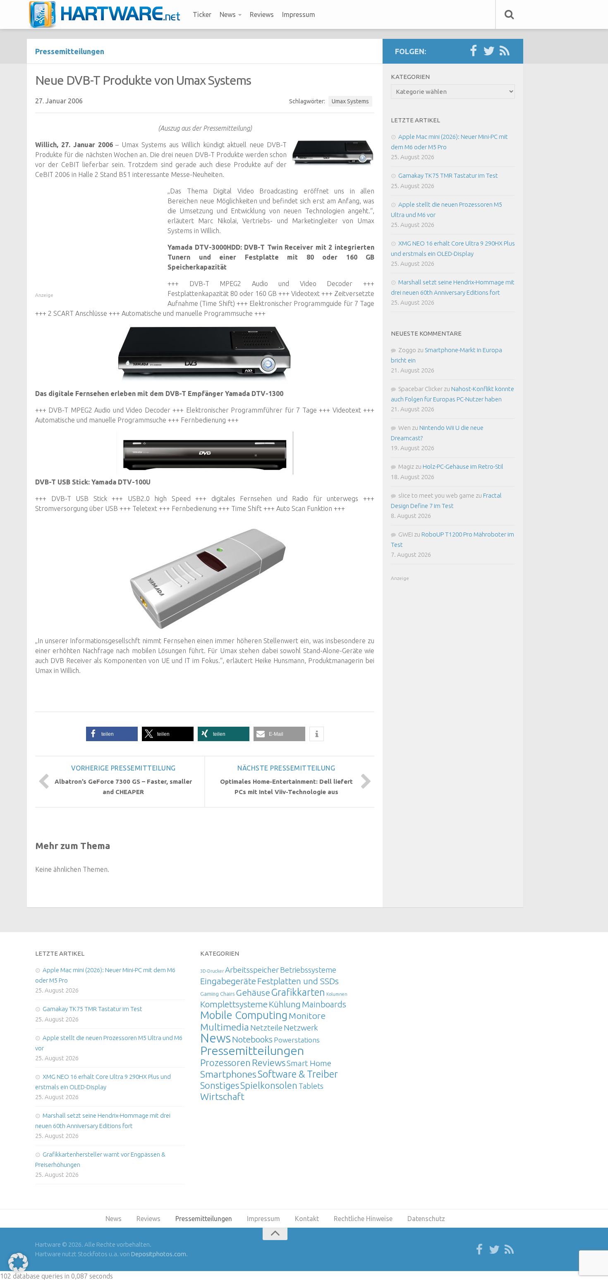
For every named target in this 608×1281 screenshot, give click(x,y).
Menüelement (107, 14)
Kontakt (307, 1218)
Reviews (262, 14)
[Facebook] (473, 51)
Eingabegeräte (228, 981)
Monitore (307, 1016)
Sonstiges (219, 1085)
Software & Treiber (298, 1074)
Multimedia (224, 1026)
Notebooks (252, 1039)
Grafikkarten (298, 992)
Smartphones (228, 1074)
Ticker (202, 14)
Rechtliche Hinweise (363, 1218)
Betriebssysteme (308, 970)
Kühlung (285, 1004)
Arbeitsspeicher (252, 969)
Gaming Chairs (217, 994)
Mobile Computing (243, 1015)
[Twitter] (489, 51)
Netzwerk (301, 1027)
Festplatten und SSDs (298, 981)
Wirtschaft (222, 1096)
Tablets (311, 1086)
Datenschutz (426, 1218)
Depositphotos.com (158, 1253)
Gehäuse (253, 992)
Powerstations (297, 1040)
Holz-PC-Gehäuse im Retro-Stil (463, 466)
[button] (112, 734)
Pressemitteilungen (69, 51)
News (228, 14)
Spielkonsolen (268, 1085)
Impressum (298, 14)
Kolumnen (336, 994)
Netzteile (266, 1027)
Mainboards (324, 1004)
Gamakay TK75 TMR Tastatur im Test (448, 175)
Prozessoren (225, 1062)
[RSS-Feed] (504, 51)
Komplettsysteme (234, 1004)
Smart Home (309, 1063)
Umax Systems (350, 101)
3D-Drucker (212, 971)
